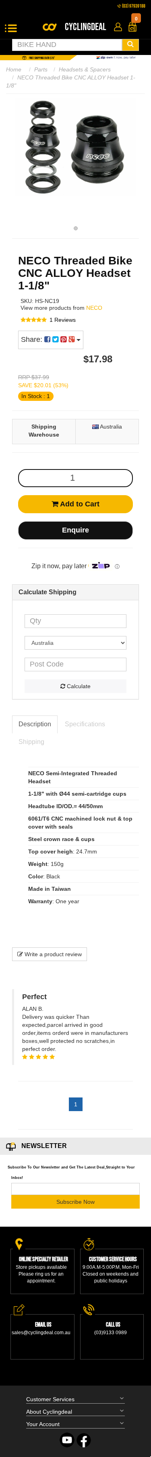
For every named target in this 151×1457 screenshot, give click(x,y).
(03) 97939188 (133, 6)
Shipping (31, 741)
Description (35, 724)
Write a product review (52, 954)
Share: (32, 339)
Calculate (78, 686)
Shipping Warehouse (44, 430)
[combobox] (67, 45)
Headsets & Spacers (85, 69)
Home (13, 69)
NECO (94, 308)
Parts (41, 69)
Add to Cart (78, 504)
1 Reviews (63, 320)
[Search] (130, 45)
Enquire (75, 530)
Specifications (85, 724)
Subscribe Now (75, 1202)
